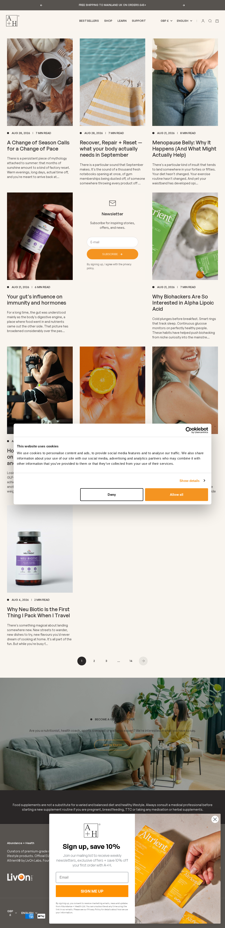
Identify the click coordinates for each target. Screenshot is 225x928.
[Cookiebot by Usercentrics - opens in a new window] (189, 430)
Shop (108, 20)
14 (131, 661)
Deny (112, 494)
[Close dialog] (215, 819)
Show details (190, 480)
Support (139, 20)
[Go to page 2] (143, 661)
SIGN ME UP (92, 891)
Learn (122, 20)
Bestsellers (89, 20)
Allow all (176, 494)
